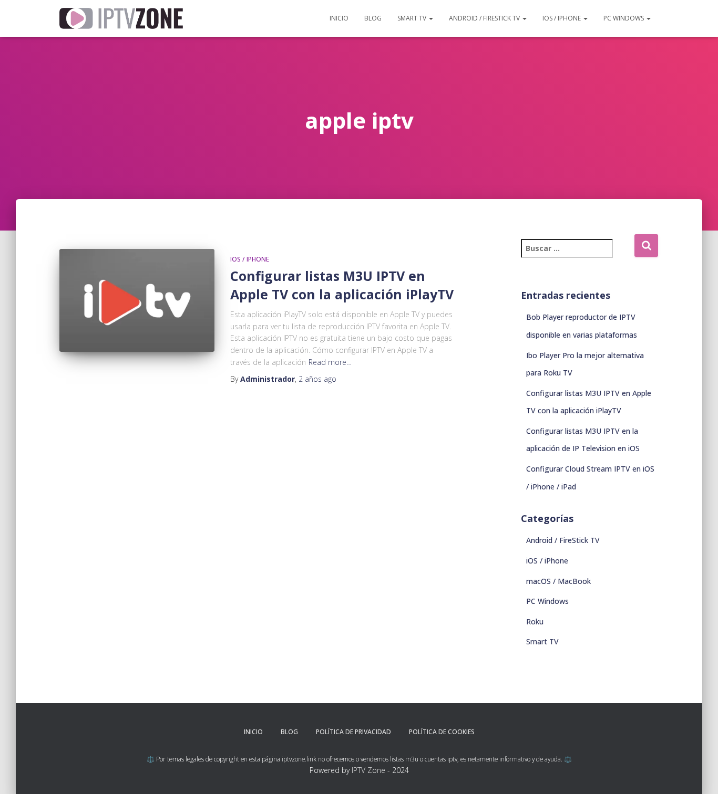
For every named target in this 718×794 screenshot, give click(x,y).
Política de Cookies (442, 731)
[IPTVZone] (121, 18)
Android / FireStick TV (485, 18)
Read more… (330, 362)
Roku (534, 621)
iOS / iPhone (562, 18)
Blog (373, 18)
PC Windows (624, 18)
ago (317, 379)
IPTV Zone (368, 770)
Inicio (339, 18)
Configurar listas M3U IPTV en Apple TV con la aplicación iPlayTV (342, 285)
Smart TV (412, 18)
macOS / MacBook (558, 581)
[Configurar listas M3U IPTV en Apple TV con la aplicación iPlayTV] (136, 300)
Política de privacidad (353, 731)
